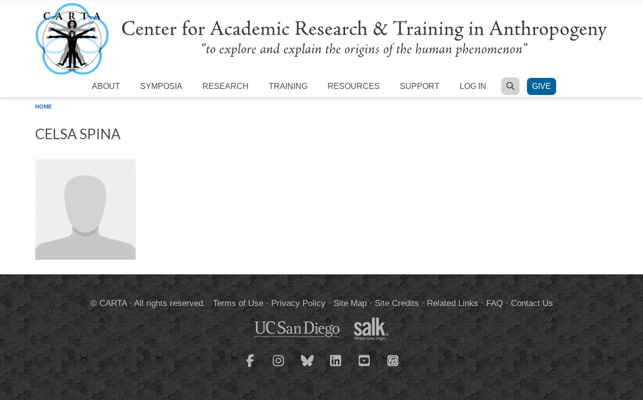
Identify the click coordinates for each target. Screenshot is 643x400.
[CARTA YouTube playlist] (364, 366)
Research (225, 86)
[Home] (321, 38)
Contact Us (532, 303)
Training (288, 86)
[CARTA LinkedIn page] (336, 366)
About (106, 86)
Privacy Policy (298, 303)
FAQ (494, 303)
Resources (354, 86)
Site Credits (397, 303)
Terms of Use (238, 303)
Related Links (452, 303)
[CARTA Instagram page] (278, 366)
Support (420, 86)
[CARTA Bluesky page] (307, 366)
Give (541, 86)
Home (43, 107)
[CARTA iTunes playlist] (393, 359)
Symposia (161, 86)
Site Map (350, 303)
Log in (473, 86)
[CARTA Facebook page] (250, 366)
